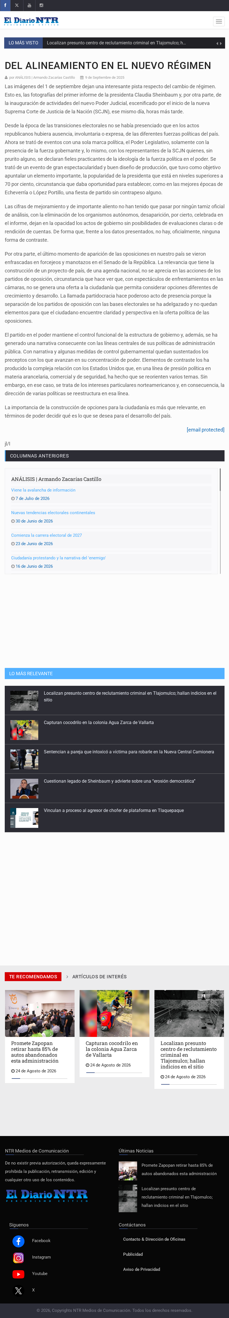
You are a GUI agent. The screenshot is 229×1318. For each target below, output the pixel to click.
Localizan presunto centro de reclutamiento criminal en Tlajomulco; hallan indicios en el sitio (138, 42)
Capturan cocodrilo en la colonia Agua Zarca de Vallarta (99, 722)
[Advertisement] (114, 620)
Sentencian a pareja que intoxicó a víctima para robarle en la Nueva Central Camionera (129, 751)
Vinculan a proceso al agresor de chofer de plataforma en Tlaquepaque (114, 810)
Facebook (41, 1240)
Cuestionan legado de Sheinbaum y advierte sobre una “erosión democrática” (119, 781)
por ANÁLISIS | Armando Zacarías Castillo (42, 77)
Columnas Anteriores (39, 456)
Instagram (41, 1257)
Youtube (39, 1273)
